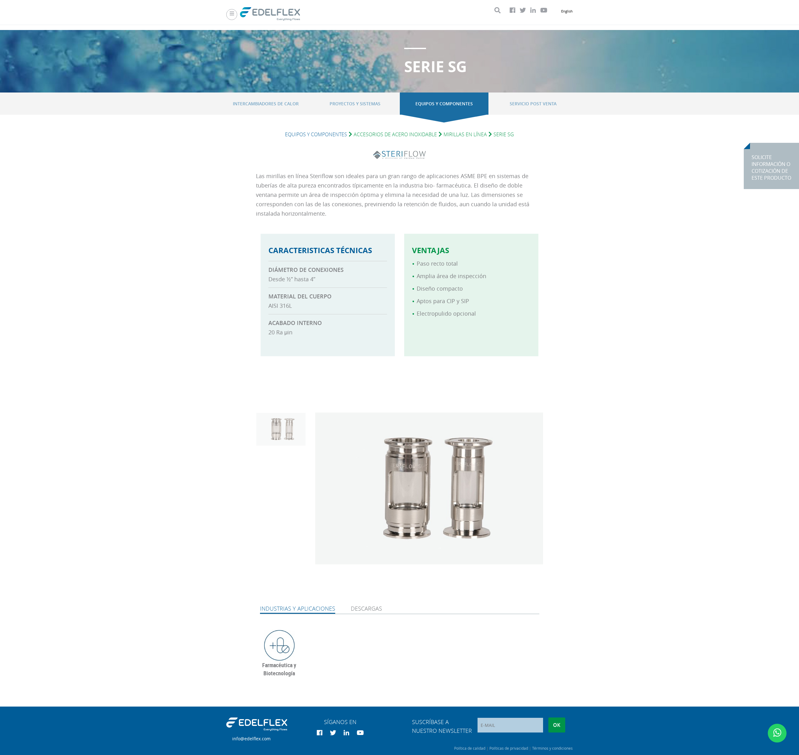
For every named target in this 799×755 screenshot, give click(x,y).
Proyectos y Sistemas (355, 104)
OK (556, 725)
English (567, 11)
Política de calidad (469, 748)
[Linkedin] (533, 10)
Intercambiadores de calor (266, 104)
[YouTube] (544, 10)
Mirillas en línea (465, 134)
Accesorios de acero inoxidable (395, 134)
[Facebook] (512, 10)
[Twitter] (522, 10)
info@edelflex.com (251, 739)
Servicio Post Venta (533, 104)
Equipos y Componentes (444, 104)
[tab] (297, 609)
